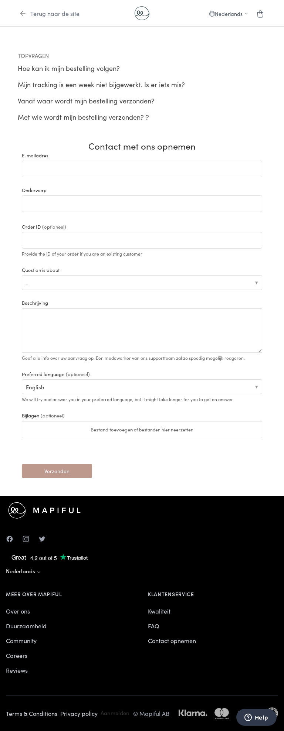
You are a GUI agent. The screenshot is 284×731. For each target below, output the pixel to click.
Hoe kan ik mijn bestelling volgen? (69, 68)
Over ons (18, 611)
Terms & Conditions (31, 713)
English (35, 387)
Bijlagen (43, 415)
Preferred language (56, 374)
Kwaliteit (159, 611)
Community (21, 640)
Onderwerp (34, 190)
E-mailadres (35, 155)
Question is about (41, 269)
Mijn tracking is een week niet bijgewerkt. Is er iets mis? (101, 84)
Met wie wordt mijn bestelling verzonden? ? (83, 117)
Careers (16, 655)
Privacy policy (79, 713)
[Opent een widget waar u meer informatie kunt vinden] (256, 718)
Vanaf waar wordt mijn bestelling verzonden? (86, 100)
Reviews (17, 670)
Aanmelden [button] (115, 713)
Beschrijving (35, 302)
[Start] (142, 13)
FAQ (153, 626)
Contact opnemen (172, 640)
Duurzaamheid (26, 626)
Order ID (44, 226)
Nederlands (21, 571)
